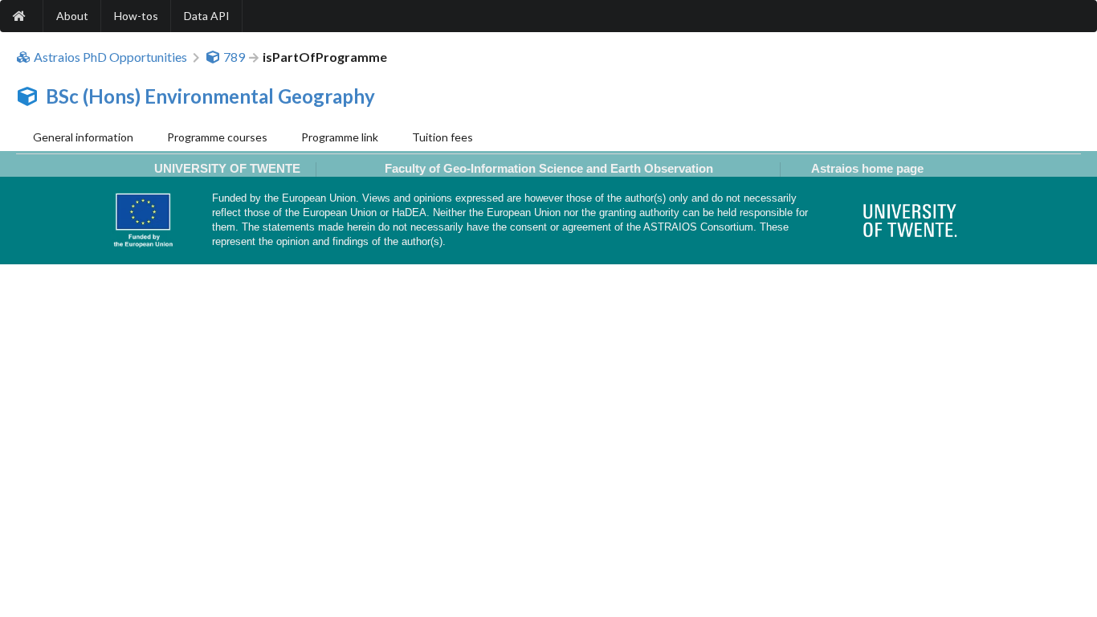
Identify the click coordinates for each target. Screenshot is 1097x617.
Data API (207, 15)
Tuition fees (442, 137)
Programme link (339, 137)
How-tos (136, 15)
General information (83, 137)
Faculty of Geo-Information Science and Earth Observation (549, 168)
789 (234, 57)
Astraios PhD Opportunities (110, 57)
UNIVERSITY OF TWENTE (227, 168)
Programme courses (217, 137)
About (72, 15)
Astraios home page (867, 168)
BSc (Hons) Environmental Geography (210, 96)
